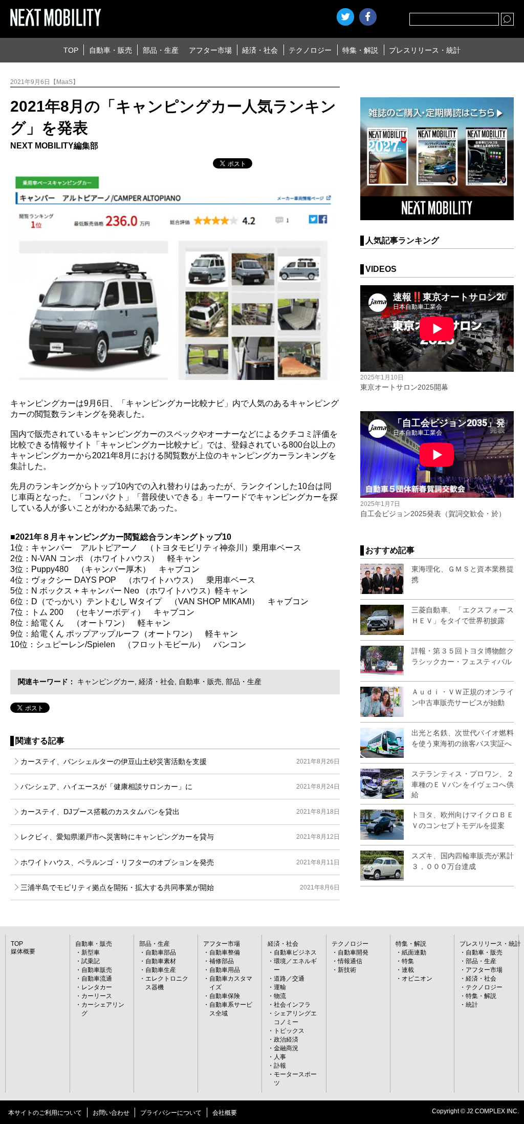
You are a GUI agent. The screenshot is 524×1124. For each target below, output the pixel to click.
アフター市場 (210, 50)
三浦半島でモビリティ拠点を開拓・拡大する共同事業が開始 (179, 887)
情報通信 (350, 961)
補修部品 (221, 961)
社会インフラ (292, 1004)
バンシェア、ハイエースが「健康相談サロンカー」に (179, 786)
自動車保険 (224, 996)
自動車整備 (224, 952)
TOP (70, 50)
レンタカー (96, 987)
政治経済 (286, 1039)
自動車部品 (160, 952)
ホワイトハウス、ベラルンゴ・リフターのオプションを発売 (179, 862)
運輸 (280, 987)
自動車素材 (160, 961)
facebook (368, 17)
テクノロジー (310, 50)
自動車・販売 (110, 50)
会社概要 (224, 1112)
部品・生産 (161, 50)
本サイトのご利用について (45, 1112)
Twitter (345, 17)
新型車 (90, 952)
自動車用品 (224, 969)
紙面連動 (414, 952)
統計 (472, 1004)
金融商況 (286, 1048)
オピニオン (417, 978)
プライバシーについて (171, 1112)
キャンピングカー (106, 681)
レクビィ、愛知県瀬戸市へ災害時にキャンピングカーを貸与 (179, 837)
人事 (280, 1057)
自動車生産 (160, 969)
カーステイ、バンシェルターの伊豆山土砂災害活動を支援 (179, 761)
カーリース (96, 996)
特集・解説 (360, 50)
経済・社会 (260, 50)
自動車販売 (96, 969)
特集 (408, 961)
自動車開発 (353, 952)
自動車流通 (96, 978)
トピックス (289, 1030)
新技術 (347, 969)
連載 (408, 969)
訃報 (280, 1065)
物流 (280, 996)
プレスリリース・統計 (425, 50)
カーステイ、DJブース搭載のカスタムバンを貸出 (179, 812)
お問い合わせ (111, 1112)
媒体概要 (23, 951)
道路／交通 (289, 978)
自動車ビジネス (295, 952)
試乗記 (90, 961)
